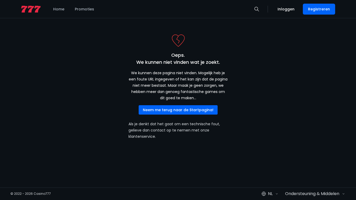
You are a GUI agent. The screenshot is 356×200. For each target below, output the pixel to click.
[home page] (31, 9)
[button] (256, 9)
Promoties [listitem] (84, 9)
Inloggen (286, 9)
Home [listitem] (58, 9)
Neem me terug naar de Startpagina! (178, 110)
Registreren (319, 9)
